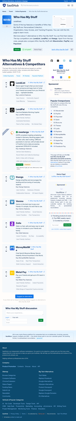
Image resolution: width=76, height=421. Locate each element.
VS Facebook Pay (59, 146)
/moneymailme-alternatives (13, 245)
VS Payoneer (57, 117)
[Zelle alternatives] (12, 224)
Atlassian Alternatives (46, 384)
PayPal (66, 41)
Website (17, 49)
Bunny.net (42, 414)
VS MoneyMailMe (59, 134)
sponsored (39, 338)
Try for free (20, 164)
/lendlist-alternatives (11, 81)
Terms (23, 414)
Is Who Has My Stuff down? (61, 176)
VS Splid (56, 120)
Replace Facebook (45, 378)
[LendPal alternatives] (12, 110)
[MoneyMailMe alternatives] (12, 248)
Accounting (38, 406)
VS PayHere (57, 131)
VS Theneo (57, 125)
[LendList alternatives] (12, 83)
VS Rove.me (57, 122)
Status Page (37, 49)
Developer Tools (19, 403)
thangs (54, 38)
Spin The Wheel (62, 414)
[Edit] (72, 49)
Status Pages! (7, 384)
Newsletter (6, 393)
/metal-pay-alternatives (12, 270)
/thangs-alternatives (11, 175)
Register (66, 1)
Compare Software (8, 378)
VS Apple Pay (58, 140)
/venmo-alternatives (11, 199)
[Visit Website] (44, 82)
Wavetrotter (58, 41)
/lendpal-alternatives (11, 107)
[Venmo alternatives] (12, 202)
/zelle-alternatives (10, 221)
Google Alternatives (45, 381)
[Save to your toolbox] (6, 26)
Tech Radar (43, 375)
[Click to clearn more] (38, 336)
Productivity (20, 406)
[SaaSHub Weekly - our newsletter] (68, 5)
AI (3, 403)
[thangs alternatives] (12, 178)
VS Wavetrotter (58, 111)
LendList (36, 38)
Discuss (27, 366)
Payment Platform (37, 76)
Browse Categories (9, 375)
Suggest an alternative (24, 296)
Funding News (7, 387)
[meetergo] (12, 133)
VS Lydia (56, 128)
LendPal (44, 38)
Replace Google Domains (47, 393)
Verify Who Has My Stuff (60, 49)
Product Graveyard (45, 387)
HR (54, 406)
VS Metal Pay (58, 143)
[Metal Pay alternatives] (12, 273)
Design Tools (30, 403)
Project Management (9, 409)
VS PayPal (57, 114)
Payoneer (17, 44)
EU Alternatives (44, 396)
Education (41, 409)
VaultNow (60, 192)
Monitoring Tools (24, 409)
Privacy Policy (15, 414)
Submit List (6, 390)
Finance (34, 409)
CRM (4, 406)
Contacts (20, 366)
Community (6, 396)
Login (72, 1)
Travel (18, 76)
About (34, 366)
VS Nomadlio (58, 137)
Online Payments (8, 76)
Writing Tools (61, 406)
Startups (25, 1)
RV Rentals (26, 76)
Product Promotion (9, 366)
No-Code (8, 403)
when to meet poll (16, 417)
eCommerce (47, 406)
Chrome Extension (8, 381)
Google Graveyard (45, 390)
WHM (7, 19)
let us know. (58, 166)
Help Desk (10, 406)
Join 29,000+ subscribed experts (61, 229)
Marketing (29, 406)
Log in (7, 317)
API (39, 366)
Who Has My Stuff (36, 82)
